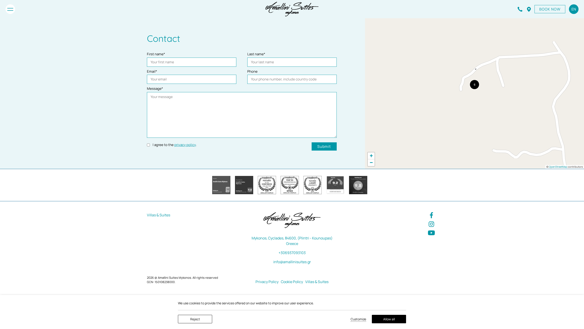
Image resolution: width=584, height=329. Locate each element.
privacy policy (185, 144)
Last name (256, 54)
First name (156, 54)
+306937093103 (292, 252)
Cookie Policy (292, 281)
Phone (252, 71)
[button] (474, 84)
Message (155, 88)
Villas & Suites (158, 215)
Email (152, 71)
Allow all (389, 319)
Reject (195, 319)
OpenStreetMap (558, 166)
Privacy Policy (267, 281)
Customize (358, 319)
